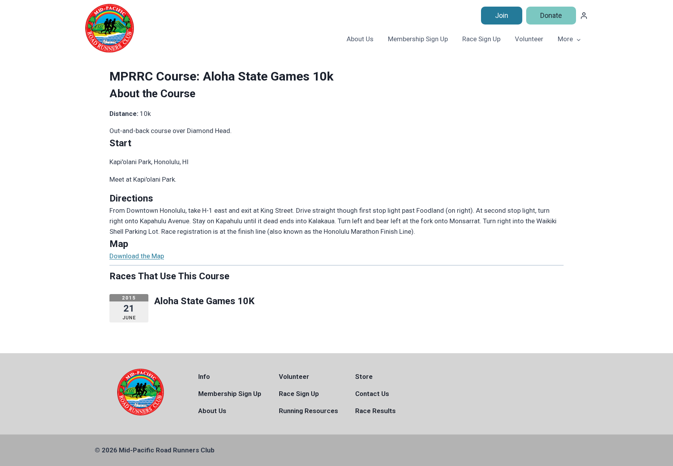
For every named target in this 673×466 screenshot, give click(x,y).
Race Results (375, 411)
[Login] (584, 16)
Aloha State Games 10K (204, 301)
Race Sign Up (481, 39)
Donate (551, 15)
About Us (360, 39)
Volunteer (529, 39)
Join (501, 15)
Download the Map (136, 256)
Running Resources (308, 411)
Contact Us (372, 394)
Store (364, 376)
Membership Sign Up (418, 39)
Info (204, 376)
